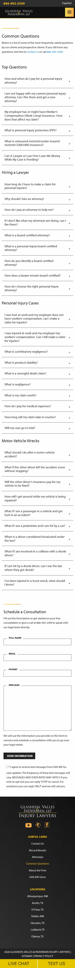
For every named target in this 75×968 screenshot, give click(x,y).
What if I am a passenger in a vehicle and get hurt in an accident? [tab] (34, 513)
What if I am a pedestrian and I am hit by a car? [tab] (35, 526)
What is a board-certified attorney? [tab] (27, 235)
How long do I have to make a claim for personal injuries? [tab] (30, 186)
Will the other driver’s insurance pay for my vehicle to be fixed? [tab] (32, 484)
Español (67, 3)
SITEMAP (27, 956)
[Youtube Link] (28, 825)
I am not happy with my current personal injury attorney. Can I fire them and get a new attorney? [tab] (35, 97)
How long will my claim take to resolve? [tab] (30, 417)
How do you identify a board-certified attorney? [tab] (29, 263)
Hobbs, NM (37, 916)
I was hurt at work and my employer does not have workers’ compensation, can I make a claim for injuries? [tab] (34, 318)
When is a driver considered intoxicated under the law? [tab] (35, 539)
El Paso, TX (38, 909)
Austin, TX (37, 902)
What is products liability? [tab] (21, 363)
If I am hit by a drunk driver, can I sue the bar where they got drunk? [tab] (33, 568)
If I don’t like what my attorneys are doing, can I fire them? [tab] (35, 222)
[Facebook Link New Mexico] (47, 824)
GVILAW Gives (37, 877)
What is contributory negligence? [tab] (26, 352)
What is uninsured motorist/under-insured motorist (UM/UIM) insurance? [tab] (32, 143)
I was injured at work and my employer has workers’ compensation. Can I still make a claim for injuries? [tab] (35, 337)
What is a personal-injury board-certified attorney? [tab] (31, 248)
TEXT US (56, 963)
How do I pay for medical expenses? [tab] (28, 406)
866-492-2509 (55, 51)
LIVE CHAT (18, 963)
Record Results (37, 850)
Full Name (15, 637)
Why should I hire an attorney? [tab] (24, 199)
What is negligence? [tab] (18, 384)
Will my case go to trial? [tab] (20, 428)
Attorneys (37, 857)
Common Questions (37, 863)
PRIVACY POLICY (43, 956)
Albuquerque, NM (37, 896)
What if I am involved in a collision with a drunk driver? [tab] (35, 553)
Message (14, 685)
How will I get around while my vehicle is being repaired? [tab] (35, 498)
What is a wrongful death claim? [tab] (25, 373)
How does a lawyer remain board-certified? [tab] (33, 275)
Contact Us (37, 843)
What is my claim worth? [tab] (20, 395)
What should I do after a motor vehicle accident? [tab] (30, 454)
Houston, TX (37, 923)
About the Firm (37, 870)
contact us (33, 51)
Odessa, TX (37, 936)
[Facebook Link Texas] (37, 824)
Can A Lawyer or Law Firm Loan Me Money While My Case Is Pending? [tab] (32, 158)
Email (12, 653)
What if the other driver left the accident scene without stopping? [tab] (35, 469)
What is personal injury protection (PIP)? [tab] (31, 130)
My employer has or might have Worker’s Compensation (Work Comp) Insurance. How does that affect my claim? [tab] (33, 115)
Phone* (13, 669)
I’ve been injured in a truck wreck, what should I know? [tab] (35, 583)
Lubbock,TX (37, 929)
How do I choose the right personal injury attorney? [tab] (31, 288)
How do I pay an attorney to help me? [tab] (29, 210)
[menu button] (69, 12)
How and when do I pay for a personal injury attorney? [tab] (33, 80)
